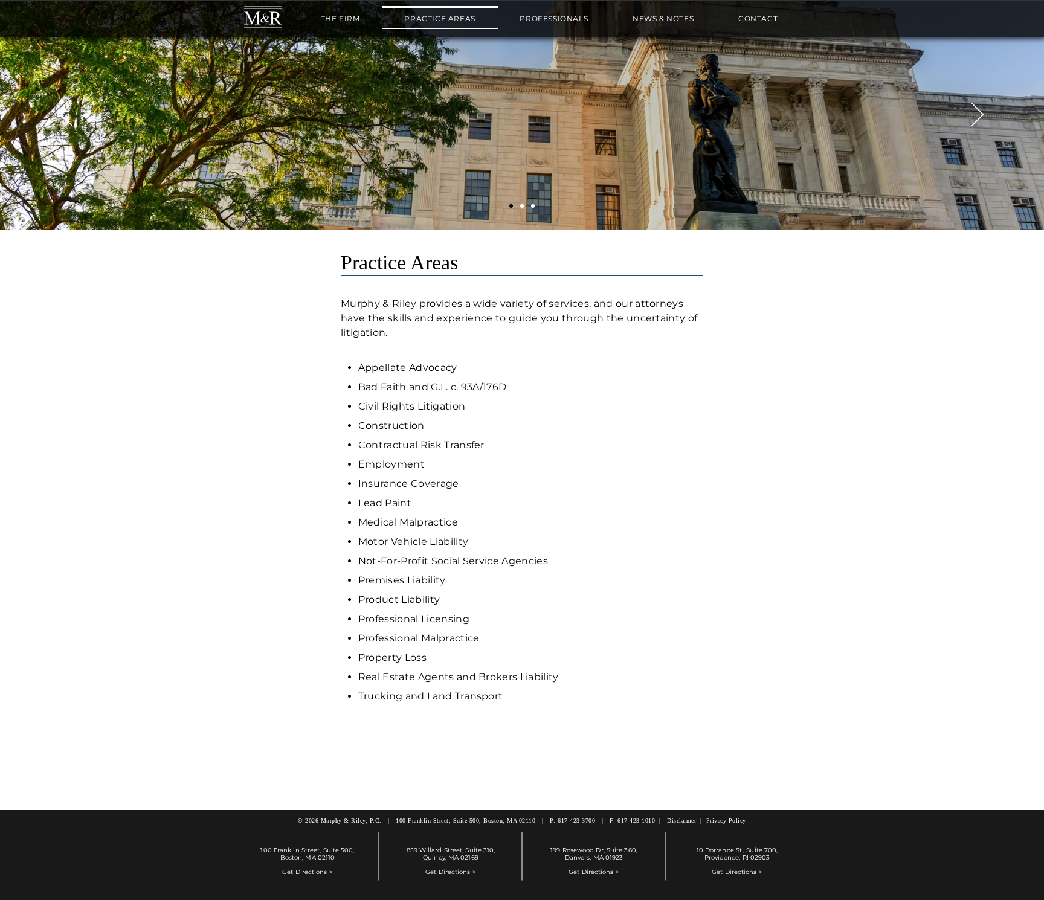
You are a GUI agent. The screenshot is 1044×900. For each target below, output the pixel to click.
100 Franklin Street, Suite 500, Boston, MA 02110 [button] (465, 820)
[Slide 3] (533, 206)
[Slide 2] (522, 206)
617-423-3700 (576, 820)
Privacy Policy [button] (726, 820)
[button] (340, 18)
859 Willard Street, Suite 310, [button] (451, 850)
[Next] (977, 115)
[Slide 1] (511, 206)
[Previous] (66, 115)
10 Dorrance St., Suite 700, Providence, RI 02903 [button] (737, 853)
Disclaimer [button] (681, 820)
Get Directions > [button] (307, 872)
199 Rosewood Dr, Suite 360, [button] (593, 850)
